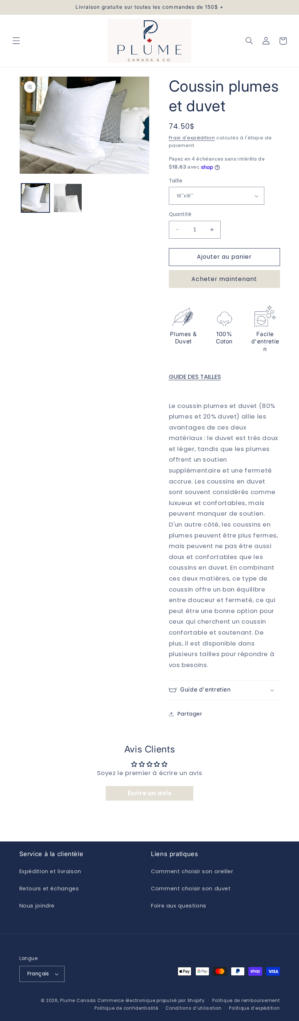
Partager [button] (190, 713)
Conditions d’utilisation (194, 1008)
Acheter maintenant (224, 279)
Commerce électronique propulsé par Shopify (151, 1000)
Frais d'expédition (192, 138)
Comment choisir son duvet (191, 888)
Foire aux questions (178, 905)
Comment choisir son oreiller (192, 871)
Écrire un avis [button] (150, 793)
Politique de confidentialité (126, 1008)
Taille (176, 180)
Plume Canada (78, 1000)
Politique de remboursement (246, 1000)
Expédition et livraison (50, 871)
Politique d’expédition (254, 1008)
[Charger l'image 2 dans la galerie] (68, 198)
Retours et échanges (49, 888)
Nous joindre (37, 905)
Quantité (180, 214)
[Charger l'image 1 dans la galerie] (35, 198)
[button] (16, 40)
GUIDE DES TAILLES (195, 376)
